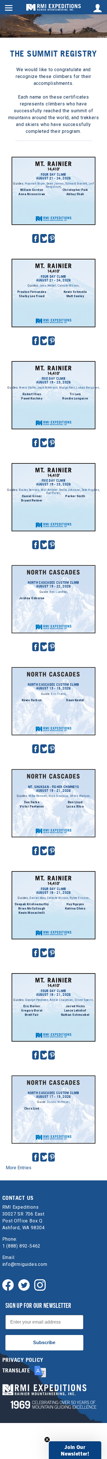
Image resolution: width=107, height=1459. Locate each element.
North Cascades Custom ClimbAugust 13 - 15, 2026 (53, 686)
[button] (75, 1450)
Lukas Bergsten (87, 387)
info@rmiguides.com (24, 1264)
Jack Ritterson (47, 387)
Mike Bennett (38, 796)
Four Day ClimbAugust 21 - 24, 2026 (53, 176)
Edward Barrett (76, 183)
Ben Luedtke (58, 591)
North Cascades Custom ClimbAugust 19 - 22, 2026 (53, 584)
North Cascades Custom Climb (53, 568)
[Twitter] (24, 1284)
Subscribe (44, 1342)
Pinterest (52, 238)
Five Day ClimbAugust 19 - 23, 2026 (53, 380)
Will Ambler (49, 489)
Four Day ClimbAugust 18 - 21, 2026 (53, 891)
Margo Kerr (67, 387)
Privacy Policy (22, 1359)
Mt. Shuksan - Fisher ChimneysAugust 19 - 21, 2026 (53, 789)
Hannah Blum (35, 183)
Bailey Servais (29, 489)
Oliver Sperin (83, 1000)
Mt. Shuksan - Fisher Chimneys (53, 772)
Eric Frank (58, 693)
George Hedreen (36, 1000)
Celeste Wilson (68, 285)
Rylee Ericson (79, 898)
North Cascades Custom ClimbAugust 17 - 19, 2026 (53, 1095)
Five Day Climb (53, 360)
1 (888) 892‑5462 (21, 1246)
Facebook (35, 238)
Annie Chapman (61, 1000)
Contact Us (18, 1197)
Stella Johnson (69, 489)
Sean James (55, 183)
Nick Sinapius (59, 796)
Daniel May (37, 898)
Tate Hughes (91, 489)
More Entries (18, 1167)
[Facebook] (8, 1284)
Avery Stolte (27, 387)
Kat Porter (53, 493)
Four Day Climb (53, 156)
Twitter (44, 238)
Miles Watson (80, 796)
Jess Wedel (47, 285)
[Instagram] (40, 1284)
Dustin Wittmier (58, 1102)
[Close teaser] (47, 1439)
